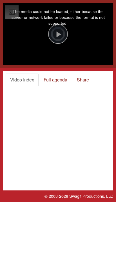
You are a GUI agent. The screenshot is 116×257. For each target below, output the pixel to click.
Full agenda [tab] (55, 79)
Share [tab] (83, 79)
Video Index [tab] (22, 79)
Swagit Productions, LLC (91, 196)
